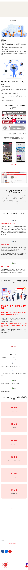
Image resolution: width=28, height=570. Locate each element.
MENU (1, 0)
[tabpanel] (7, 152)
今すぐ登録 (13, 346)
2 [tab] (12, 164)
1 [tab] (11, 164)
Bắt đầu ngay (13, 508)
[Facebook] (2, 551)
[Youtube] (10, 551)
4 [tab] (15, 164)
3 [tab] (14, 164)
